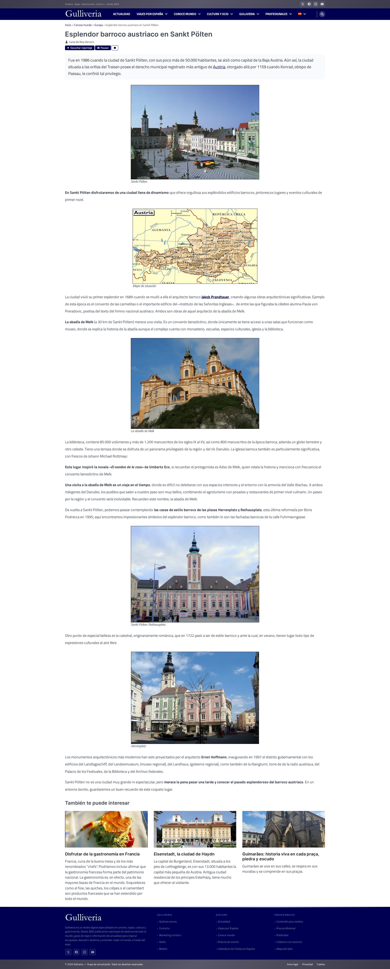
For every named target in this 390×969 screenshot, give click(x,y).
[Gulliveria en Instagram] (315, 4)
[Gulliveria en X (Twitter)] (303, 4)
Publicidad (282, 935)
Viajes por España (150, 14)
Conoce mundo (185, 14)
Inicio (68, 25)
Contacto (164, 928)
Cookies (321, 964)
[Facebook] (76, 952)
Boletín (163, 949)
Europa (98, 25)
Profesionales (276, 14)
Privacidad (307, 964)
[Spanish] (302, 14)
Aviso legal (292, 964)
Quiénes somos (168, 921)
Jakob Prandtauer (215, 297)
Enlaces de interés (228, 942)
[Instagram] (84, 952)
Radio (162, 942)
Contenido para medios (289, 921)
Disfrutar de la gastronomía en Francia (102, 854)
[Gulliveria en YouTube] (322, 4)
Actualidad (121, 14)
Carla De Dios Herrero (81, 42)
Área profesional (285, 928)
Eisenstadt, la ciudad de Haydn (184, 854)
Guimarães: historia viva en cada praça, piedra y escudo (280, 856)
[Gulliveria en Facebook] (309, 4)
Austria (219, 67)
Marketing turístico (170, 935)
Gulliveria (247, 14)
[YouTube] (92, 952)
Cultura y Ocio (218, 14)
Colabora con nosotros (289, 942)
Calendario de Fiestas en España (236, 949)
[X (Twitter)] (68, 952)
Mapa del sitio (284, 949)
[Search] (322, 14)
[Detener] (115, 47)
